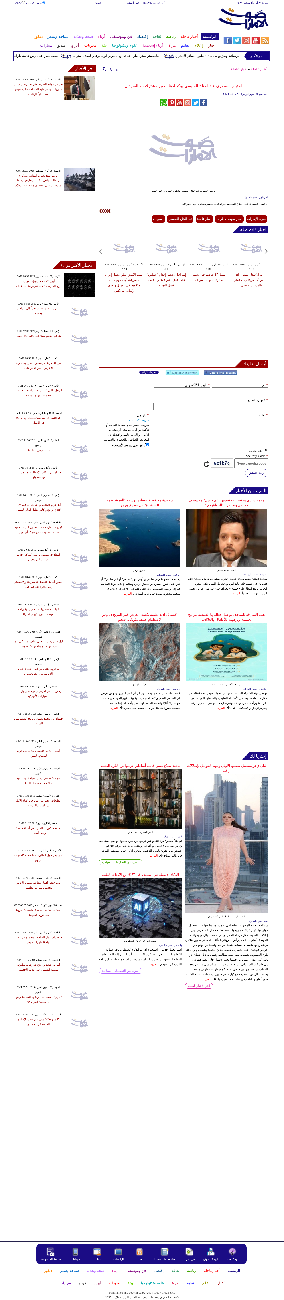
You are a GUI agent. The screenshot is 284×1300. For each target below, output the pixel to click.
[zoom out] (116, 69)
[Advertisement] (116, 20)
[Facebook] (220, 374)
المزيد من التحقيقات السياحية (121, 862)
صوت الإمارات (34, 2)
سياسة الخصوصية (51, 1259)
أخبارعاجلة (259, 69)
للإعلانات (118, 1259)
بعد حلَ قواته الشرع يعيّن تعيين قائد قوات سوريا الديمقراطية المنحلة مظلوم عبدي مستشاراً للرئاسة (38, 89)
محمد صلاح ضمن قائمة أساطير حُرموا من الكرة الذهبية (140, 766)
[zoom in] (104, 69)
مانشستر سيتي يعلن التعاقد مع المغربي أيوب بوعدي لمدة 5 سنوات (131, 56)
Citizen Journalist (165, 1259)
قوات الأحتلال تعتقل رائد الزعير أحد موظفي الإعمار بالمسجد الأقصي (247, 280)
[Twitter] (182, 374)
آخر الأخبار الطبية (199, 985)
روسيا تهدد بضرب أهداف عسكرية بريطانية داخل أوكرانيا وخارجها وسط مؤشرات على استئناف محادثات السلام (38, 180)
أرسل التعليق (256, 473)
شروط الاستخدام (139, 420)
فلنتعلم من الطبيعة (39, 450)
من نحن (190, 1259)
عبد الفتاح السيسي (180, 219)
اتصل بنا (97, 1259)
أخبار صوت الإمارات (229, 219)
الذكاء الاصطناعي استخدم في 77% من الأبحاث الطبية (140, 875)
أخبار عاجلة (239, 69)
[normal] (110, 69)
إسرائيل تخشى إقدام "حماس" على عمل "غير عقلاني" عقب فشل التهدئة (163, 280)
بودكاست (232, 1259)
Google (18, 2)
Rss (140, 1259)
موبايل (76, 1259)
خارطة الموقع (211, 1259)
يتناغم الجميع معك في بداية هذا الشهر (38, 335)
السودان (158, 219)
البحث (98, 2)
